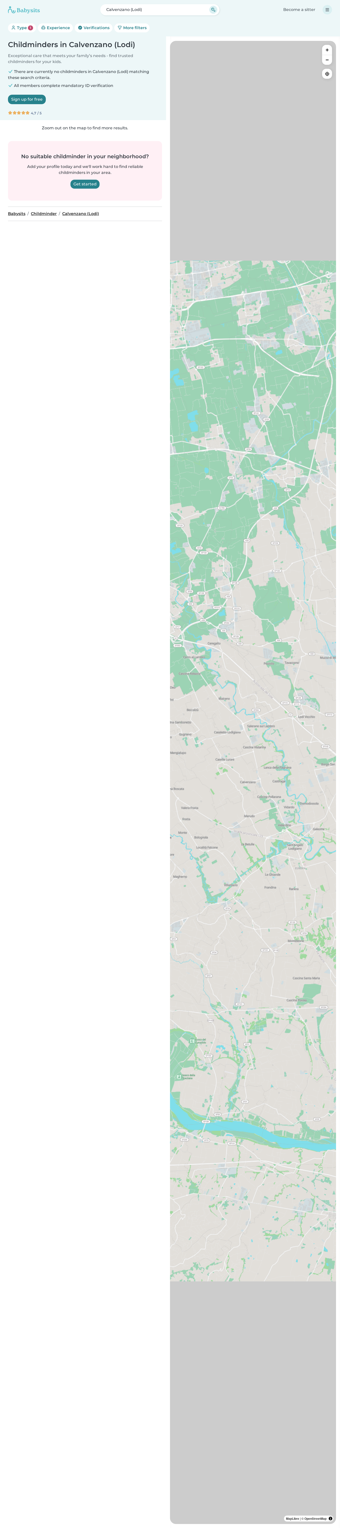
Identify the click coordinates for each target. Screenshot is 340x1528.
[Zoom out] (327, 60)
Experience (58, 27)
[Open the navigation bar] (327, 9)
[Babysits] (24, 9)
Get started (85, 184)
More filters (134, 27)
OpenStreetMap (315, 1518)
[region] (253, 782)
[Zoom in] (327, 50)
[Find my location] (327, 74)
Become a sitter (299, 9)
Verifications (96, 27)
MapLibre (292, 1518)
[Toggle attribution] (331, 1519)
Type (23, 27)
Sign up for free (27, 99)
